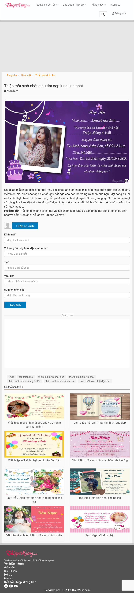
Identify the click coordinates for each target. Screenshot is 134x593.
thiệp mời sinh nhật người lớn (24, 381)
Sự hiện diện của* (14, 289)
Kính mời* (10, 234)
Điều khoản (10, 571)
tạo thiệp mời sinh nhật (81, 376)
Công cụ (115, 4)
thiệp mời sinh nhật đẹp (51, 376)
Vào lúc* (9, 275)
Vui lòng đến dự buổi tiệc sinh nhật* (25, 248)
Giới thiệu (9, 567)
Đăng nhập (120, 13)
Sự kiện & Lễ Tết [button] (46, 4)
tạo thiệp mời (26, 376)
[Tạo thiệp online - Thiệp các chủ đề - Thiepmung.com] (18, 4)
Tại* (6, 262)
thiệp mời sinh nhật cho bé (60, 381)
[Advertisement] (67, 46)
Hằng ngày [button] (97, 4)
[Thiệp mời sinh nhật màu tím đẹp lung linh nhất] (67, 142)
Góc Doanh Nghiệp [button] (73, 4)
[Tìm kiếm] (103, 14)
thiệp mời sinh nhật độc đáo (95, 381)
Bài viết (8, 578)
